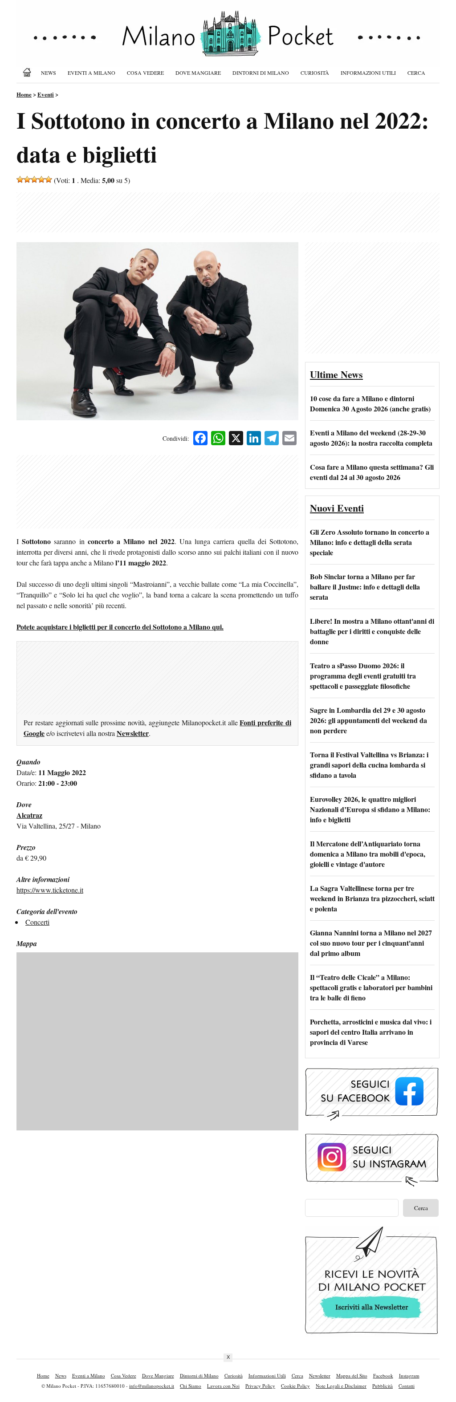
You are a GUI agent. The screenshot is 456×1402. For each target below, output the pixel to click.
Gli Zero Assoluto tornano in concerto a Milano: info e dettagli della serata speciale (369, 542)
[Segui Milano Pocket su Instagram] (372, 1185)
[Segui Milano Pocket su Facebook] (372, 1119)
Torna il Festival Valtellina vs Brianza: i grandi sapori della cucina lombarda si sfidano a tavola (369, 764)
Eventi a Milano (91, 72)
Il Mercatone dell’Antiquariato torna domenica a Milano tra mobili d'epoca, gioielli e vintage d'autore (367, 853)
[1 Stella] (20, 179)
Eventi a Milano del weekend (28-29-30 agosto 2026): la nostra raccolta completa (371, 437)
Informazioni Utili (368, 72)
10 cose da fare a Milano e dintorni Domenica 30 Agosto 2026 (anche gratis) (370, 403)
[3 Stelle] (34, 179)
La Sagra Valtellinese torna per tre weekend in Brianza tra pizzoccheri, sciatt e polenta (372, 898)
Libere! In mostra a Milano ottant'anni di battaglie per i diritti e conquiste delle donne (372, 631)
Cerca (416, 72)
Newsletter (133, 733)
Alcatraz (29, 815)
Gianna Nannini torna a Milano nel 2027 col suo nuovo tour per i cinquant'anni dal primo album (371, 942)
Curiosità (315, 72)
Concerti (37, 922)
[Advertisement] (228, 212)
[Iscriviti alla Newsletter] (372, 1334)
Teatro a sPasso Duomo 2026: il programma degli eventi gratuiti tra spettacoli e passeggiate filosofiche (363, 675)
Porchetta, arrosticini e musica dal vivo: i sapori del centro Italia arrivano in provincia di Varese (371, 1031)
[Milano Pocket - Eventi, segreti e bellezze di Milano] (228, 41)
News (48, 72)
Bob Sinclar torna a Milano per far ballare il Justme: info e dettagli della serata (365, 586)
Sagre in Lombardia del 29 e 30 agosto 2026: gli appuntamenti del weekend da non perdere (368, 720)
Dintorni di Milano (260, 72)
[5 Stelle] (48, 179)
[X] (236, 439)
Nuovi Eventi (337, 507)
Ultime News (336, 374)
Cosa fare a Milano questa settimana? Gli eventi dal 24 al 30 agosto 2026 (372, 472)
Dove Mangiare (198, 72)
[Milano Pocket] (28, 72)
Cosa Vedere (145, 72)
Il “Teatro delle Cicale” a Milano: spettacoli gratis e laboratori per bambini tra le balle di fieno (371, 987)
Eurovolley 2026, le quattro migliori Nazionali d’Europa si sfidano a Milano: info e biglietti (370, 809)
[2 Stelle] (27, 179)
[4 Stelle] (41, 179)
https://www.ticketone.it (49, 889)
